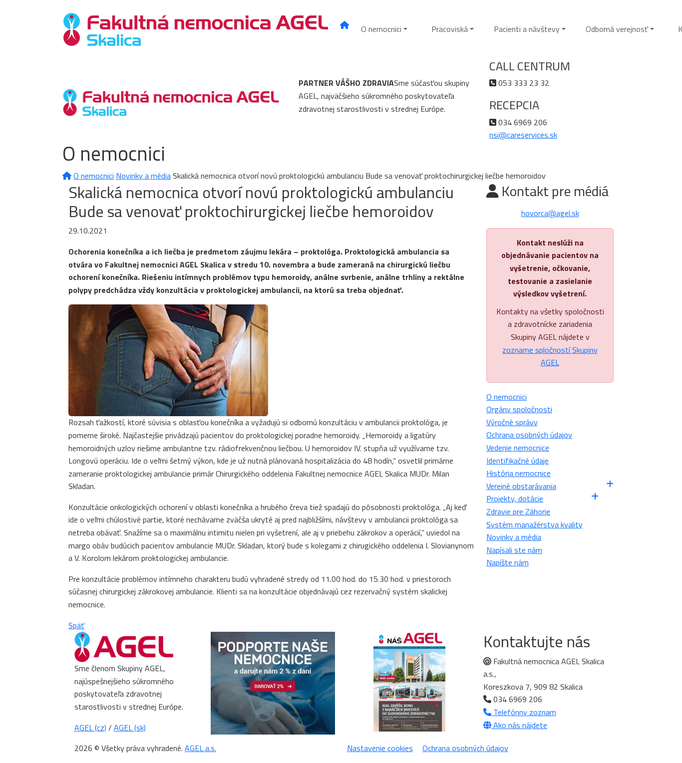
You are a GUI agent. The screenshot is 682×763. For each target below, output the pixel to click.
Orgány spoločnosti (519, 409)
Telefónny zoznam (523, 712)
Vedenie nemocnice (517, 448)
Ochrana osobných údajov (529, 435)
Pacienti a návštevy (527, 29)
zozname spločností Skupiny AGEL (550, 356)
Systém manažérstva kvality (534, 524)
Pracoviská (449, 29)
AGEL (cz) (90, 728)
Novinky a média (143, 176)
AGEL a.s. (200, 748)
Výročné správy (512, 422)
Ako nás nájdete (519, 725)
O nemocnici (381, 29)
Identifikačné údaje (517, 461)
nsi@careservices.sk (523, 135)
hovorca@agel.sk (550, 213)
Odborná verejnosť (617, 29)
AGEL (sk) (130, 728)
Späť (76, 625)
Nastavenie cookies (380, 748)
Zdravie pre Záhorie (518, 511)
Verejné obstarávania (521, 486)
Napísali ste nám (514, 550)
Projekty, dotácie (514, 499)
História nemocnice (518, 473)
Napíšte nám (507, 562)
